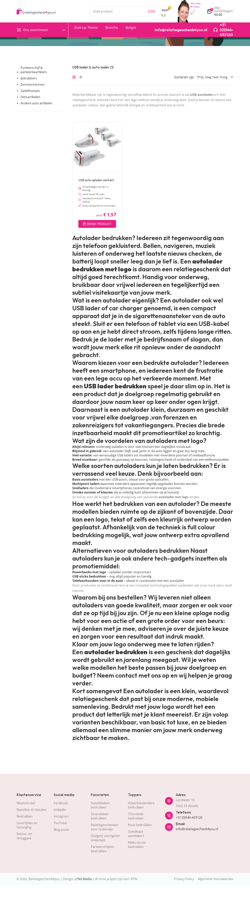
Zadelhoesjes (30, 91)
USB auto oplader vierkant (96, 180)
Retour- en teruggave (24, 836)
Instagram (61, 816)
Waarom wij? (26, 803)
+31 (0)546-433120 (189, 817)
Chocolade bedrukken (136, 816)
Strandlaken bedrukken (100, 816)
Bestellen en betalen (31, 810)
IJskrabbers (29, 78)
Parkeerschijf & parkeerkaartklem (34, 70)
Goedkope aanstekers (136, 833)
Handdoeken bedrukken (100, 805)
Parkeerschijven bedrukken (102, 849)
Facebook (61, 803)
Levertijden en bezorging (27, 825)
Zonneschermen (33, 84)
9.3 (163, 15)
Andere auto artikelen (37, 103)
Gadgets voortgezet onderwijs (105, 838)
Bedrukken (24, 816)
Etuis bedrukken (140, 825)
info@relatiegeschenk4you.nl (197, 829)
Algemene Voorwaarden (215, 879)
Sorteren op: (184, 77)
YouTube (60, 823)
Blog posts (61, 829)
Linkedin (60, 810)
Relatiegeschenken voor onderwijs (104, 827)
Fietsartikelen (30, 97)
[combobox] (125, 11)
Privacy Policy (184, 879)
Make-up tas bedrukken (137, 844)
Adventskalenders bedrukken (141, 805)
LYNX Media (83, 879)
